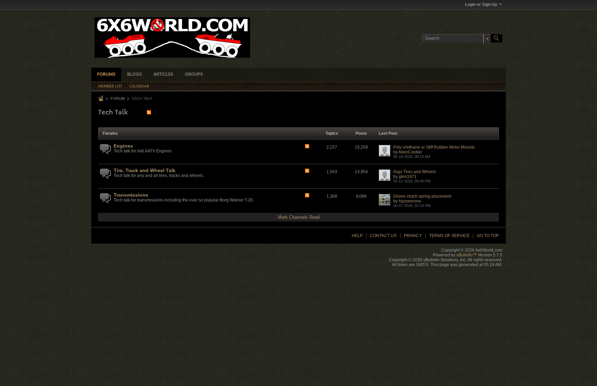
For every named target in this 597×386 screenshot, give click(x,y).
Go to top (488, 235)
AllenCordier (410, 152)
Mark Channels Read (299, 217)
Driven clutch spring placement (422, 196)
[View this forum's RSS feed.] (307, 146)
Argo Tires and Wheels (414, 171)
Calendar (139, 86)
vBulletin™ (466, 255)
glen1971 (408, 176)
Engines (123, 146)
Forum (118, 98)
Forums (106, 74)
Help (357, 235)
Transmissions (131, 195)
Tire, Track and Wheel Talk (145, 170)
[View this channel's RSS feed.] (149, 112)
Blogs (134, 74)
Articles (163, 74)
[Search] (496, 38)
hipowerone (410, 201)
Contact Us (383, 235)
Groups (194, 74)
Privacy (413, 235)
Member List (110, 86)
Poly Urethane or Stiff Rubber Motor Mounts (434, 147)
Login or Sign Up (481, 4)
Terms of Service (449, 235)
